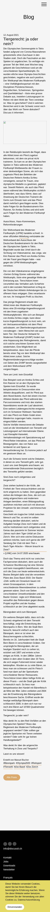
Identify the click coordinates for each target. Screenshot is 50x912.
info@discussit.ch (12, 848)
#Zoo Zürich (32, 767)
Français (8, 877)
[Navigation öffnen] (44, 4)
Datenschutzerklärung (29, 900)
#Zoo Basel (19, 767)
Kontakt (7, 857)
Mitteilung (24, 236)
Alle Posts (12, 777)
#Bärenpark (9, 763)
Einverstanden (15, 907)
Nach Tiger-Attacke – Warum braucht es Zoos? (23, 548)
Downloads (9, 865)
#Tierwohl (8, 767)
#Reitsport (36, 763)
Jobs (5, 861)
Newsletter (9, 869)
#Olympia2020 (23, 763)
